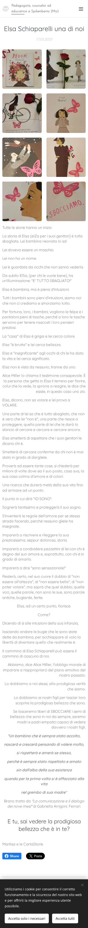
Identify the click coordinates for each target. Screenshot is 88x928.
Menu (81, 8)
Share (14, 856)
